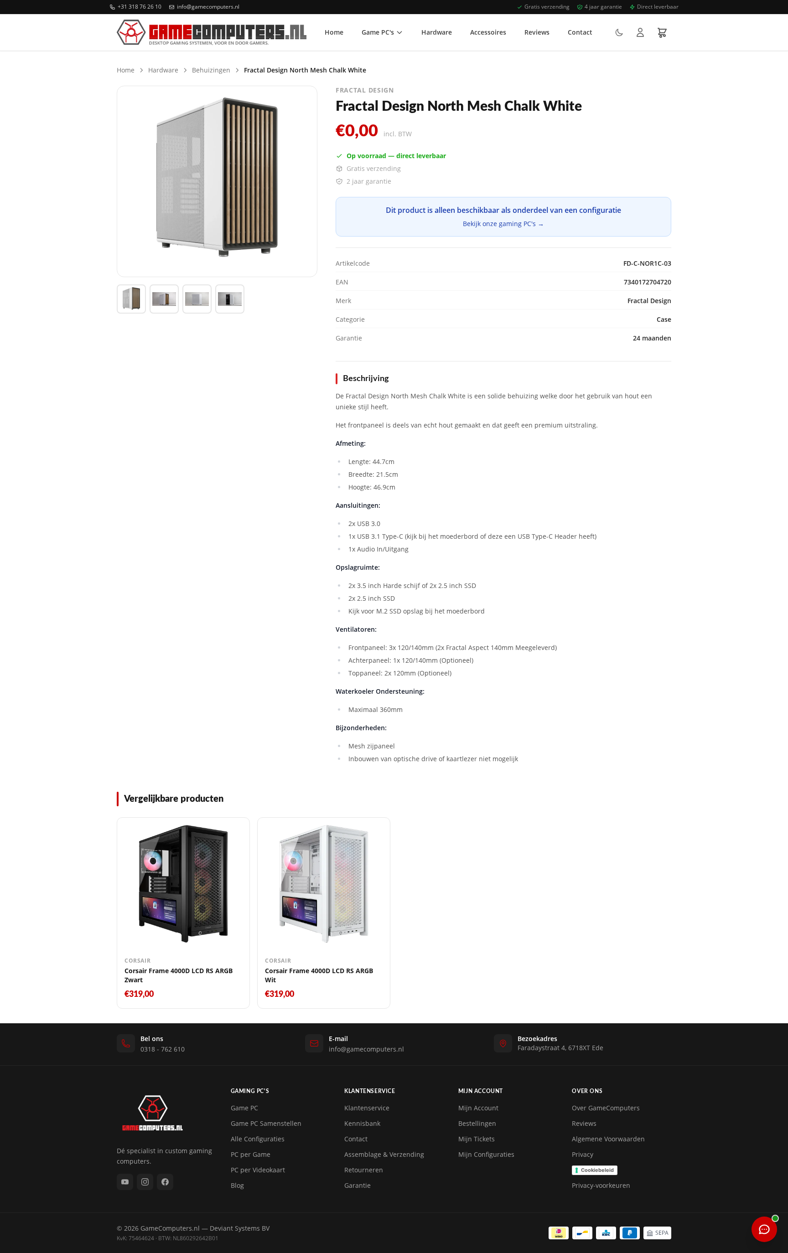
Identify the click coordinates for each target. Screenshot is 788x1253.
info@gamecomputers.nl (208, 6)
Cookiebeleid (597, 1170)
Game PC (244, 1107)
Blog (237, 1185)
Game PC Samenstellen (266, 1123)
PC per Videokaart (258, 1169)
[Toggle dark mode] (619, 32)
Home (334, 32)
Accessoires (488, 32)
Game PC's (378, 32)
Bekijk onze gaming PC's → (503, 223)
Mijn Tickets (476, 1138)
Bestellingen (477, 1123)
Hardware (436, 32)
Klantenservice (366, 1107)
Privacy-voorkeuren (601, 1185)
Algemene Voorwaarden (608, 1138)
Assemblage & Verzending (384, 1154)
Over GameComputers (606, 1107)
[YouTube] (125, 1182)
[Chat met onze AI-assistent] (764, 1229)
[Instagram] (145, 1182)
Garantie (357, 1185)
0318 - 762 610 (162, 1049)
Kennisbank (362, 1123)
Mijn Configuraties (486, 1154)
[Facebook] (165, 1182)
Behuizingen (211, 70)
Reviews (537, 32)
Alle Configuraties (258, 1138)
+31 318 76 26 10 (139, 6)
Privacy (582, 1154)
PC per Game (250, 1154)
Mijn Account (478, 1107)
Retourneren (363, 1169)
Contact (580, 32)
